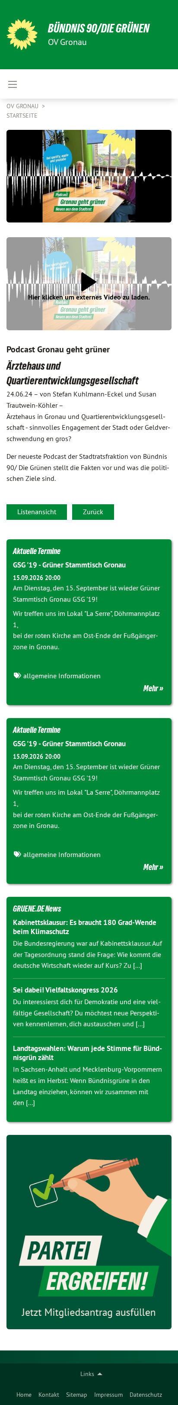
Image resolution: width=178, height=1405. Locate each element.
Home (24, 1395)
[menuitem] (24, 1394)
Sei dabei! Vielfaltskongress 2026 (65, 990)
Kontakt (48, 1395)
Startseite (22, 115)
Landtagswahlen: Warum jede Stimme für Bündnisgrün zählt (87, 1053)
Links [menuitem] (87, 1374)
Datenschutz (146, 1395)
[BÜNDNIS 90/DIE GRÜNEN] (22, 34)
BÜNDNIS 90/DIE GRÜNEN (98, 28)
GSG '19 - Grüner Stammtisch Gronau (69, 565)
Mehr (150, 688)
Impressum (108, 1395)
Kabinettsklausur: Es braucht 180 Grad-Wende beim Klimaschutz (84, 927)
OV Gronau (23, 106)
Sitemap (76, 1395)
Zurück (93, 511)
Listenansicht (36, 511)
